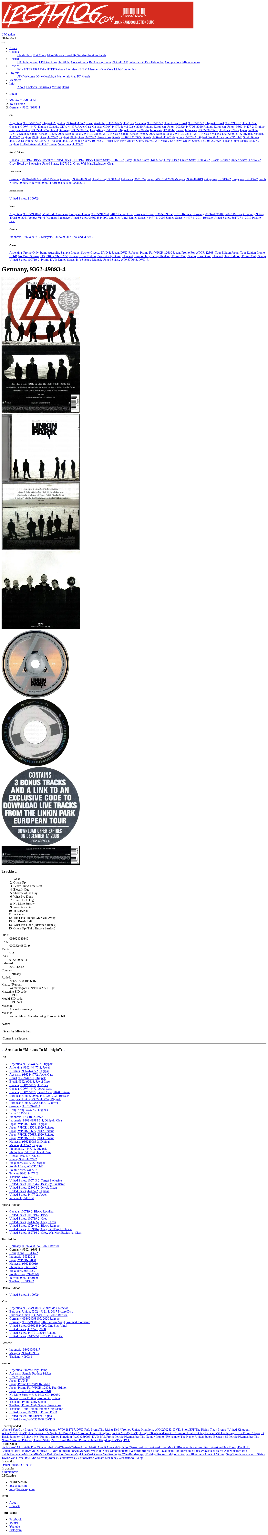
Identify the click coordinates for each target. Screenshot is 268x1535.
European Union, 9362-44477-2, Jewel (33, 130)
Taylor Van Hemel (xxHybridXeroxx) (25, 1457)
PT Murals (83, 76)
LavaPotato (167, 1450)
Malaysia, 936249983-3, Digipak (232, 133)
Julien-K (134, 62)
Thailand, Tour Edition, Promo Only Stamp (239, 256)
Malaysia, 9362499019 (188, 179)
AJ (18, 1447)
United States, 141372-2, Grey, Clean (156, 160)
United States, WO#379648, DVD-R (126, 259)
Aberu (77, 1447)
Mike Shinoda (56, 55)
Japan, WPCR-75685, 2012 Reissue (97, 133)
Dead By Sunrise (76, 55)
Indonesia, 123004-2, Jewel (167, 130)
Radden (134, 1454)
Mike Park (47, 1454)
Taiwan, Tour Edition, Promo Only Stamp (95, 256)
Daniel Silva (9, 1465)
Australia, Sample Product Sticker (69, 252)
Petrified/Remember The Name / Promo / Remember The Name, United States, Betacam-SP (172, 1436)
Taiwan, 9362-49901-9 (45, 182)
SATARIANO (211, 1454)
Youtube (14, 1526)
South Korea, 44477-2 (23, 1170)
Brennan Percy (187, 1447)
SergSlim (232, 1454)
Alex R (101, 1447)
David (23, 1450)
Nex (126, 1454)
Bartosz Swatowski (149, 1447)
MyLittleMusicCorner (89, 1454)
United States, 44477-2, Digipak (29, 1191)
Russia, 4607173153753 (127, 137)
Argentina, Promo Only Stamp (28, 252)
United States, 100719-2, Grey (113, 160)
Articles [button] (14, 65)
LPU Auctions (48, 62)
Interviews (72, 69)
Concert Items (79, 62)
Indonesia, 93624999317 (24, 237)
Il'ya (131, 1450)
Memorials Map (66, 76)
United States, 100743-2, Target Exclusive (100, 140)
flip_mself (63, 1450)
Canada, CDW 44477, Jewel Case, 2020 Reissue (122, 126)
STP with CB (120, 62)
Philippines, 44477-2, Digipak (50, 137)
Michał (28, 1454)
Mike (36, 1454)
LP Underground (27, 62)
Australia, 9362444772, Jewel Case (157, 123)
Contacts (31, 87)
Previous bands (96, 55)
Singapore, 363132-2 (245, 179)
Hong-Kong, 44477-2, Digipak (109, 130)
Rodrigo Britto (175, 1454)
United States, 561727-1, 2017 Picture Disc (36, 1336)
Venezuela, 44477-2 (70, 144)
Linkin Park (24, 55)
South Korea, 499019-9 (24, 1274)
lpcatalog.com (18, 1485)
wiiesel (90, 1457)
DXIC (47, 1450)
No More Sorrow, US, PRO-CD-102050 (43, 256)
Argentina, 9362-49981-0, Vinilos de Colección (38, 214)
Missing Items (60, 87)
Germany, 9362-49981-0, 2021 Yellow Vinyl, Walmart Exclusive (49, 1322)
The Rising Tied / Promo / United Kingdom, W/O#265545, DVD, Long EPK (105, 1433)
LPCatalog (8, 34)
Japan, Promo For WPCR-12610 (151, 252)
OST (143, 62)
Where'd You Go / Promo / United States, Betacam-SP (187, 1433)
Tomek (52, 1457)
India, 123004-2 (139, 130)
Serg (223, 1454)
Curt (220, 1447)
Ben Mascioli (169, 1447)
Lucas (198, 1450)
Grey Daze (104, 62)
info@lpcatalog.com (22, 1489)
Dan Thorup (230, 1447)
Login (13, 93)
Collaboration (155, 62)
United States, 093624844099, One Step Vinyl (99, 217)
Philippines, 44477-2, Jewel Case (90, 137)
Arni (135, 1447)
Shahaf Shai (46, 1447)
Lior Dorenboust (184, 1450)
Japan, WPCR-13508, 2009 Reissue (52, 133)
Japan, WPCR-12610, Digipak (28, 1124)
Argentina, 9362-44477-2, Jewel (73, 123)
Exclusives (44, 87)
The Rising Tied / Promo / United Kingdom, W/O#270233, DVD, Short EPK (147, 1429)
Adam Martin (89, 1447)
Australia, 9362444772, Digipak (114, 123)
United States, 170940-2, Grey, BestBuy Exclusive (40, 1229)
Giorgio (74, 1450)
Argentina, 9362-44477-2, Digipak (31, 123)
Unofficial (64, 62)
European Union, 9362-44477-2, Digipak (239, 126)
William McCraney (107, 1457)
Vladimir (62, 1457)
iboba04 (123, 1450)
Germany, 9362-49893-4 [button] (24, 107)
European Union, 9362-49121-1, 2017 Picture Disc (101, 214)
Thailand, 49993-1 (83, 237)
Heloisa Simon (109, 1450)
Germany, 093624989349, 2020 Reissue (34, 179)
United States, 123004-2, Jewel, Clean (206, 140)
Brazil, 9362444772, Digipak (197, 123)
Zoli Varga (136, 1457)
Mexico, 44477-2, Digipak (25, 1145)
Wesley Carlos (77, 1457)
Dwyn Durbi (35, 1450)
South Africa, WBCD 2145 (225, 137)
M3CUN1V (24, 1465)
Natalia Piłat (29, 1447)
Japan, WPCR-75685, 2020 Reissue (143, 133)
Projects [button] (14, 73)
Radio (93, 62)
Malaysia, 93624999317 (56, 237)
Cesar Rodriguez (206, 1447)
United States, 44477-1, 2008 (147, 217)
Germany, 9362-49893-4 (75, 179)
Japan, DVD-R (121, 252)
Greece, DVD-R (100, 252)
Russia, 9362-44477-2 (157, 137)
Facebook (15, 1519)
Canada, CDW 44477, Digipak (28, 126)
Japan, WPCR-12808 (160, 179)
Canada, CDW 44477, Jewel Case (70, 126)
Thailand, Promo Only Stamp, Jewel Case (185, 256)
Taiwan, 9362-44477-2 (35, 140)
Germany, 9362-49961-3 (74, 130)
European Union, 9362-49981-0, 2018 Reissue (163, 214)
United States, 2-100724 (24, 198)
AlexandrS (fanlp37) (119, 1447)
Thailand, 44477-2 (61, 140)
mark (235, 1450)
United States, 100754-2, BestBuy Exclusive (154, 140)
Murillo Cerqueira (65, 1454)
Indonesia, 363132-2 (133, 179)
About (21, 87)
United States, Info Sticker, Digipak (80, 259)
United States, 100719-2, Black (73, 160)
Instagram (15, 1530)
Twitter (13, 1523)
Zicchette (124, 1457)
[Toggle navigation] (3, 42)
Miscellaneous (191, 62)
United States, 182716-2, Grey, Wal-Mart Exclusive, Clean (78, 163)
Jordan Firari (152, 1450)
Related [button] (14, 58)
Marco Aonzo (223, 1450)
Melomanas (17, 1454)
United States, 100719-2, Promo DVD (33, 259)
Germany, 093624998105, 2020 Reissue (217, 214)
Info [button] (12, 83)
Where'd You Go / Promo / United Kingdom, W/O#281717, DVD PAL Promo (50, 1429)
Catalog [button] (14, 51)
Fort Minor (39, 55)
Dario (15, 1450)
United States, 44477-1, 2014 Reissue (189, 217)
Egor (54, 1450)
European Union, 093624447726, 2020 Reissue (183, 126)
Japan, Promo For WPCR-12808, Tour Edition (202, 252)
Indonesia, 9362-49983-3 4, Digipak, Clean (212, 130)
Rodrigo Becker (156, 1454)
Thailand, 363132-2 (73, 182)
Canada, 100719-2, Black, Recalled (31, 160)
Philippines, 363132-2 (217, 179)
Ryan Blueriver (193, 1454)
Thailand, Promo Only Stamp (140, 256)
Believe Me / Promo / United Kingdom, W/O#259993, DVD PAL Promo (69, 1436)
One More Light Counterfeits (118, 69)
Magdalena (208, 1450)
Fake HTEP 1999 (28, 69)
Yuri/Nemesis (64, 1447)
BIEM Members (89, 69)
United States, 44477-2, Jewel (38, 144)
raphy (142, 1454)
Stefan (261, 1454)
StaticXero (9, 1447)
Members (15, 80)
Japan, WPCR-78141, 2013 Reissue (188, 133)
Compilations (173, 62)
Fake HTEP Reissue (52, 69)
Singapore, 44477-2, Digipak (189, 137)
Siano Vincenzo (247, 1454)
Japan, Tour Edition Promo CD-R (30, 1391)
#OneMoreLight (46, 76)
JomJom (139, 1450)
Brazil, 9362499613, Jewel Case (236, 123)
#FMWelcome (26, 76)
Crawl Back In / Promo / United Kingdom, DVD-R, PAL (94, 1440)
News (13, 48)
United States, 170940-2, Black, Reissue (205, 160)
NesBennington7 (113, 1454)
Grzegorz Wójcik (89, 1450)
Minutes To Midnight (22, 100)
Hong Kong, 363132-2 (106, 179)
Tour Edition (17, 104)
